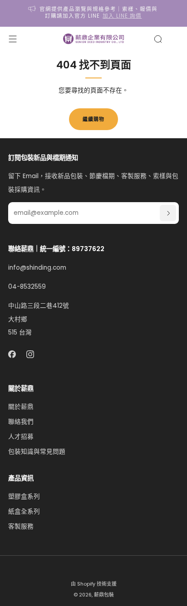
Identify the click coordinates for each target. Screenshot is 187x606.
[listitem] (93, 13)
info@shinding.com (37, 267)
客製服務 (21, 526)
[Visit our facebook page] (12, 354)
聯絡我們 (21, 421)
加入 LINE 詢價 (122, 15)
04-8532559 (27, 286)
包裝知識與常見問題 (36, 451)
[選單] (12, 39)
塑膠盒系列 (24, 496)
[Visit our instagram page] (30, 354)
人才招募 (21, 436)
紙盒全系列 (24, 511)
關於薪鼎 (21, 406)
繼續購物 (93, 119)
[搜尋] (157, 39)
